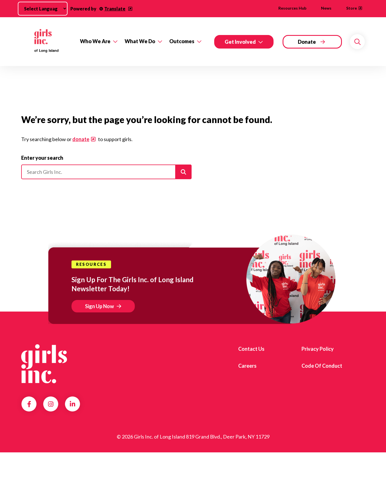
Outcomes (181, 41)
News (326, 8)
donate (80, 139)
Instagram (50, 404)
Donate (307, 42)
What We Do (140, 41)
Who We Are (95, 41)
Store (351, 8)
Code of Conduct (322, 366)
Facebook (29, 404)
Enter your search (42, 158)
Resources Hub (292, 8)
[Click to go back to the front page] (46, 41)
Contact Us (251, 349)
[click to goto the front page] (44, 363)
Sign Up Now (99, 306)
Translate (114, 8)
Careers (247, 366)
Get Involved (240, 42)
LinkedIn (72, 404)
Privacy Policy (318, 349)
